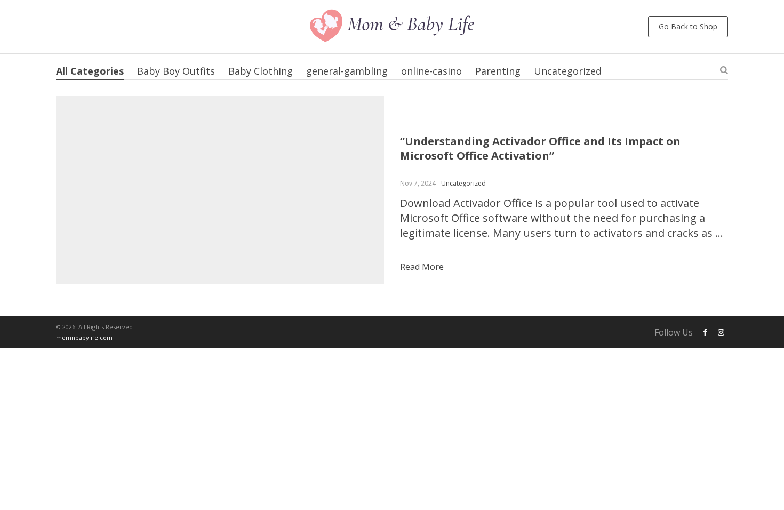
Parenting (498, 71)
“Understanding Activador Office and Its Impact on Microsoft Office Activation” (540, 148)
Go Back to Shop (688, 26)
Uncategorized (568, 71)
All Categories (90, 71)
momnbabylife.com (84, 337)
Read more (422, 267)
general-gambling (347, 71)
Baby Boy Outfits (176, 71)
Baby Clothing (260, 71)
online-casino (431, 71)
